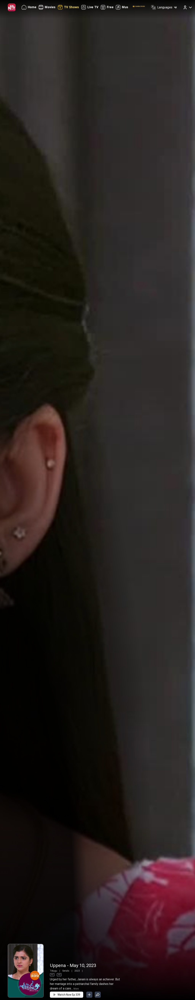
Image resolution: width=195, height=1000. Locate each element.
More (76, 988)
